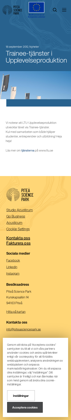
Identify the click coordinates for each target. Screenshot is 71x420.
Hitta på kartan (15, 311)
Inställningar (21, 395)
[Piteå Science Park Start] (35, 194)
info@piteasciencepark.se (29, 330)
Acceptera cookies (24, 407)
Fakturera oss (18, 243)
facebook (18, 261)
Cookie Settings (18, 229)
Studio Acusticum (25, 210)
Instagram (18, 274)
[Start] (12, 10)
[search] (55, 10)
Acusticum (20, 223)
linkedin (17, 267)
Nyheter (34, 46)
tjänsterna (27, 150)
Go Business (22, 216)
